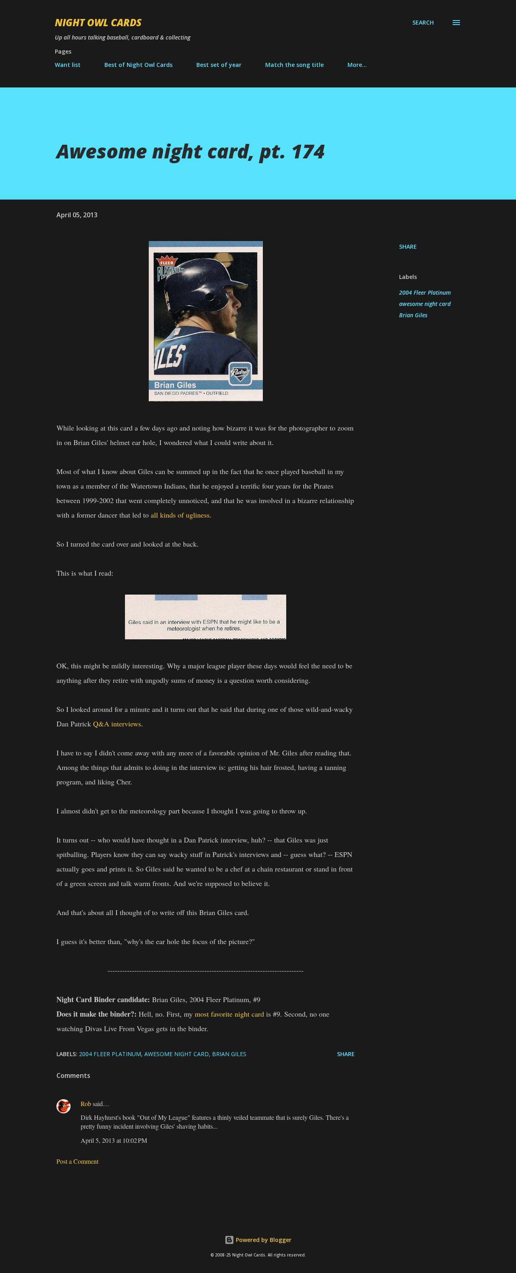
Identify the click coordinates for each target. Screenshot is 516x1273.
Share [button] (408, 246)
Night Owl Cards (98, 22)
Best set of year (218, 65)
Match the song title (294, 65)
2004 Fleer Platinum (425, 292)
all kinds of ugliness (180, 515)
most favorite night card (229, 1014)
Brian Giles (413, 315)
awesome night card (425, 304)
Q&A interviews (117, 723)
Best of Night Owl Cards (138, 65)
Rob (86, 1103)
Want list (68, 65)
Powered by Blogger (262, 1240)
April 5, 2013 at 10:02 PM (114, 1140)
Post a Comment (77, 1161)
